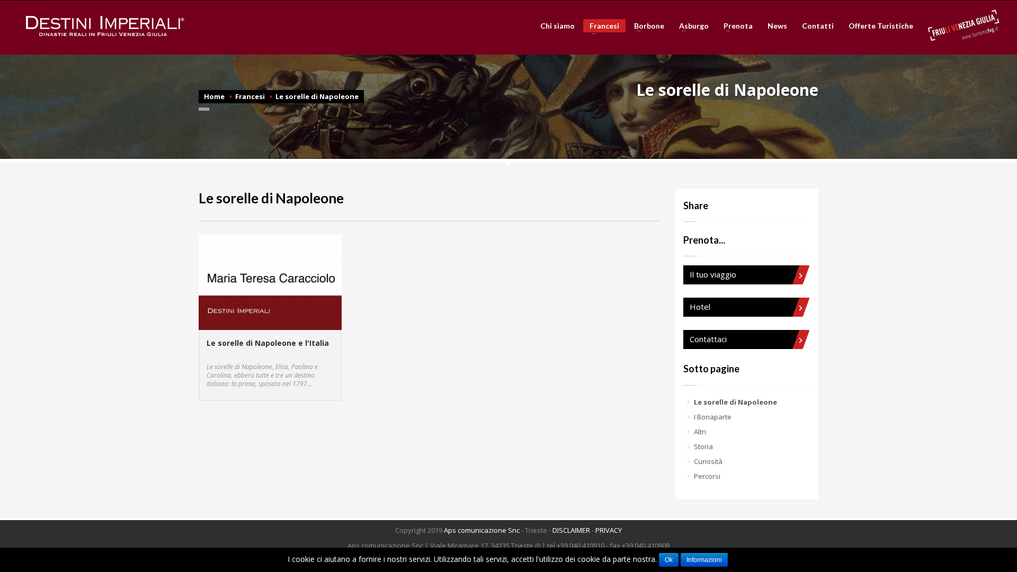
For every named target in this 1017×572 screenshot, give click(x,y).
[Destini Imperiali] (105, 26)
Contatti (818, 26)
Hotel (700, 306)
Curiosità (708, 461)
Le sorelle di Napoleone (317, 96)
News (777, 26)
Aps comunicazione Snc (482, 530)
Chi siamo (557, 26)
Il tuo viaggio (713, 274)
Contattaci (708, 339)
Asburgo (691, 26)
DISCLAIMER (571, 530)
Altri (700, 431)
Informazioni (704, 560)
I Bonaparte (712, 417)
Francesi (601, 26)
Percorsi (707, 476)
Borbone (646, 26)
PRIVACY (608, 530)
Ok (669, 560)
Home (214, 96)
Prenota (735, 26)
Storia (703, 446)
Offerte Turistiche (881, 26)
